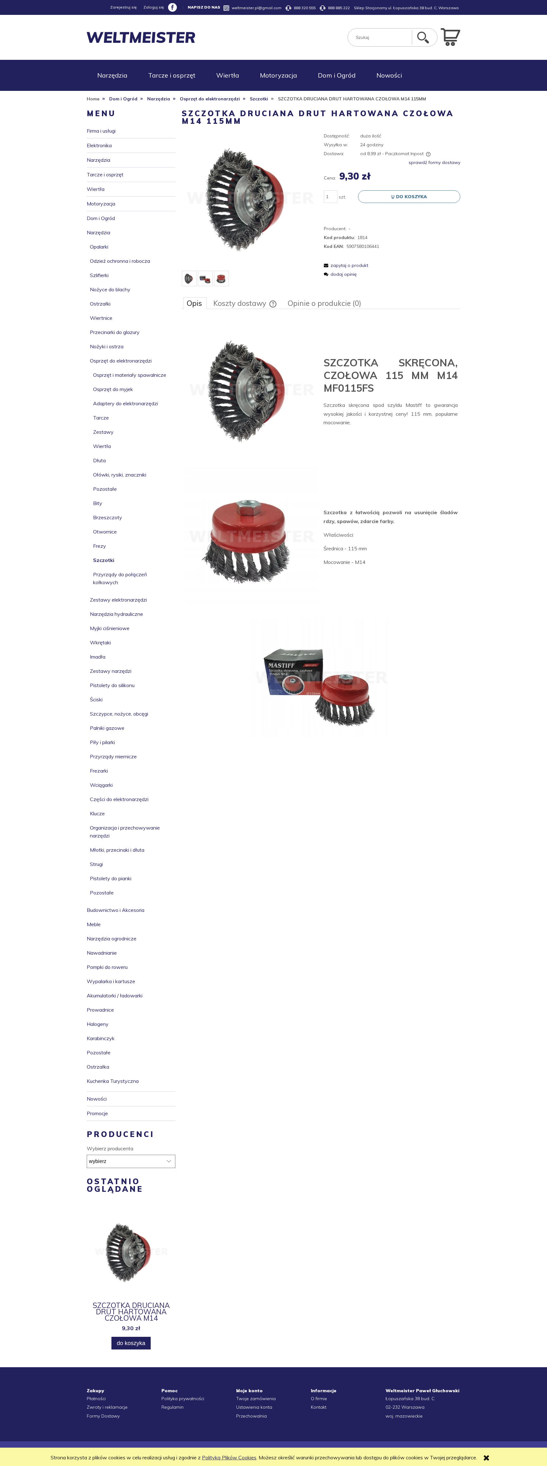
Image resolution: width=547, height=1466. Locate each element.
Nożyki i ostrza (106, 346)
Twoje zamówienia (256, 1398)
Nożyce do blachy (110, 289)
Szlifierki (99, 275)
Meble (94, 924)
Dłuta (99, 460)
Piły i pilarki (102, 742)
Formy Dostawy (103, 1416)
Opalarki (99, 246)
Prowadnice (100, 1010)
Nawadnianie (102, 953)
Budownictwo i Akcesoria (115, 910)
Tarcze (101, 417)
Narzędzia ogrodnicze (111, 938)
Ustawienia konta (254, 1407)
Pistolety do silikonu (112, 685)
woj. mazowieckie (404, 1416)
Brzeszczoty (107, 517)
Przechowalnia (251, 1416)
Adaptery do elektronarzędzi (125, 403)
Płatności (96, 1398)
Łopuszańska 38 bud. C (410, 1398)
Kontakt (318, 1407)
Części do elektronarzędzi (119, 799)
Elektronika (99, 145)
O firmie (319, 1398)
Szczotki (103, 560)
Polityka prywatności (182, 1398)
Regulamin (172, 1407)
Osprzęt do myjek (113, 389)
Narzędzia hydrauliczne (116, 614)
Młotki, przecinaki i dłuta (117, 850)
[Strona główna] (141, 37)
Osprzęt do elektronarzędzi (121, 360)
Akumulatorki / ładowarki (114, 995)
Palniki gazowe (107, 728)
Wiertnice (101, 318)
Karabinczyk (101, 1038)
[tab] (195, 303)
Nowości (97, 1099)
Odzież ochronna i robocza (120, 261)
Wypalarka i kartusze (111, 981)
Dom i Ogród (101, 218)
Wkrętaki (100, 642)
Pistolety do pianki (110, 878)
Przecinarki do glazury (115, 332)
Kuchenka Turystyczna (113, 1081)
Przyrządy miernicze (113, 756)
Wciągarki (101, 785)
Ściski (96, 699)
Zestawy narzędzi (110, 671)
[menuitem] (112, 75)
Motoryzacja (101, 203)
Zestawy (103, 432)
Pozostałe (105, 489)
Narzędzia (98, 160)
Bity (97, 503)
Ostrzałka (98, 1067)
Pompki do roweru (107, 967)
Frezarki (99, 771)
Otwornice (105, 531)
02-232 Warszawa (405, 1407)
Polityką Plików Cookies (229, 1457)
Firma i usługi (101, 131)
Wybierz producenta (110, 1148)
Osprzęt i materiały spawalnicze (129, 375)
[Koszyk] (450, 36)
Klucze (97, 813)
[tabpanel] (321, 531)
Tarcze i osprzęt (105, 174)
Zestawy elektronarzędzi (118, 600)
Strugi (96, 864)
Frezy (99, 546)
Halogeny (98, 1024)
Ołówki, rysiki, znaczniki (119, 474)
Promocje (97, 1113)
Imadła (97, 657)
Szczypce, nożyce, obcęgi (119, 714)
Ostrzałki (100, 303)
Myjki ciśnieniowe (109, 628)
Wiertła (95, 189)
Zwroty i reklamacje (107, 1407)
